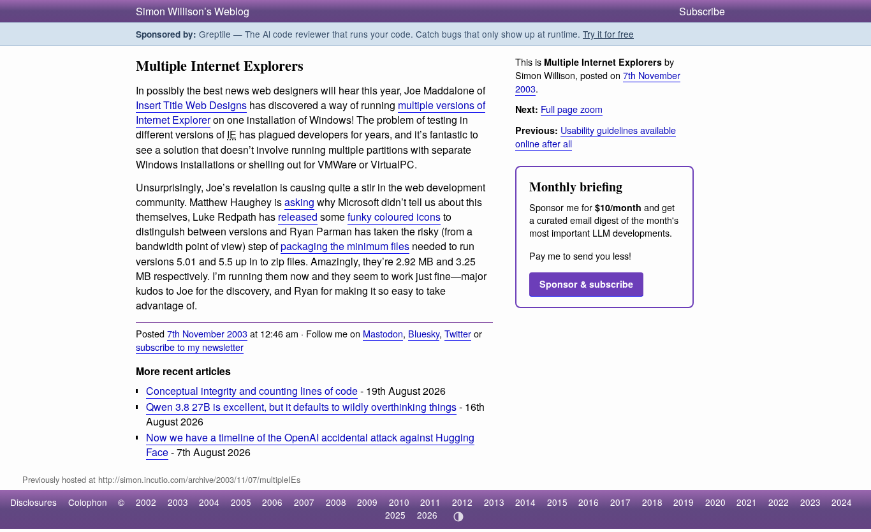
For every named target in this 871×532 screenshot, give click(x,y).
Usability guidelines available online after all (595, 136)
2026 (427, 514)
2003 (178, 502)
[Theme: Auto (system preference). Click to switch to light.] (458, 516)
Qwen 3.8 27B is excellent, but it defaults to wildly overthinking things (301, 406)
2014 (525, 502)
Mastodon (383, 333)
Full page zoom (572, 108)
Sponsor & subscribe (586, 283)
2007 (304, 502)
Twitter (457, 333)
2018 (652, 502)
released (298, 216)
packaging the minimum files (345, 246)
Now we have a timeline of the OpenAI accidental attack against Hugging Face (310, 444)
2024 (841, 502)
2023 (810, 502)
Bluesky (423, 333)
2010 (399, 502)
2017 (620, 502)
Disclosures (33, 502)
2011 (430, 502)
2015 (557, 502)
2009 (367, 502)
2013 (494, 502)
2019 (683, 502)
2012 (462, 502)
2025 (395, 514)
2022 (778, 502)
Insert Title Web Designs (191, 105)
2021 (746, 502)
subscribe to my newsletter (190, 346)
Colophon (87, 502)
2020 (715, 502)
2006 (272, 502)
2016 (588, 502)
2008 (336, 502)
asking (299, 202)
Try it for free (608, 33)
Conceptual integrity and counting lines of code (252, 390)
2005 (241, 502)
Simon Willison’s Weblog (192, 11)
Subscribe (702, 11)
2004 (209, 502)
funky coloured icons (394, 216)
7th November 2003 (207, 333)
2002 (146, 502)
